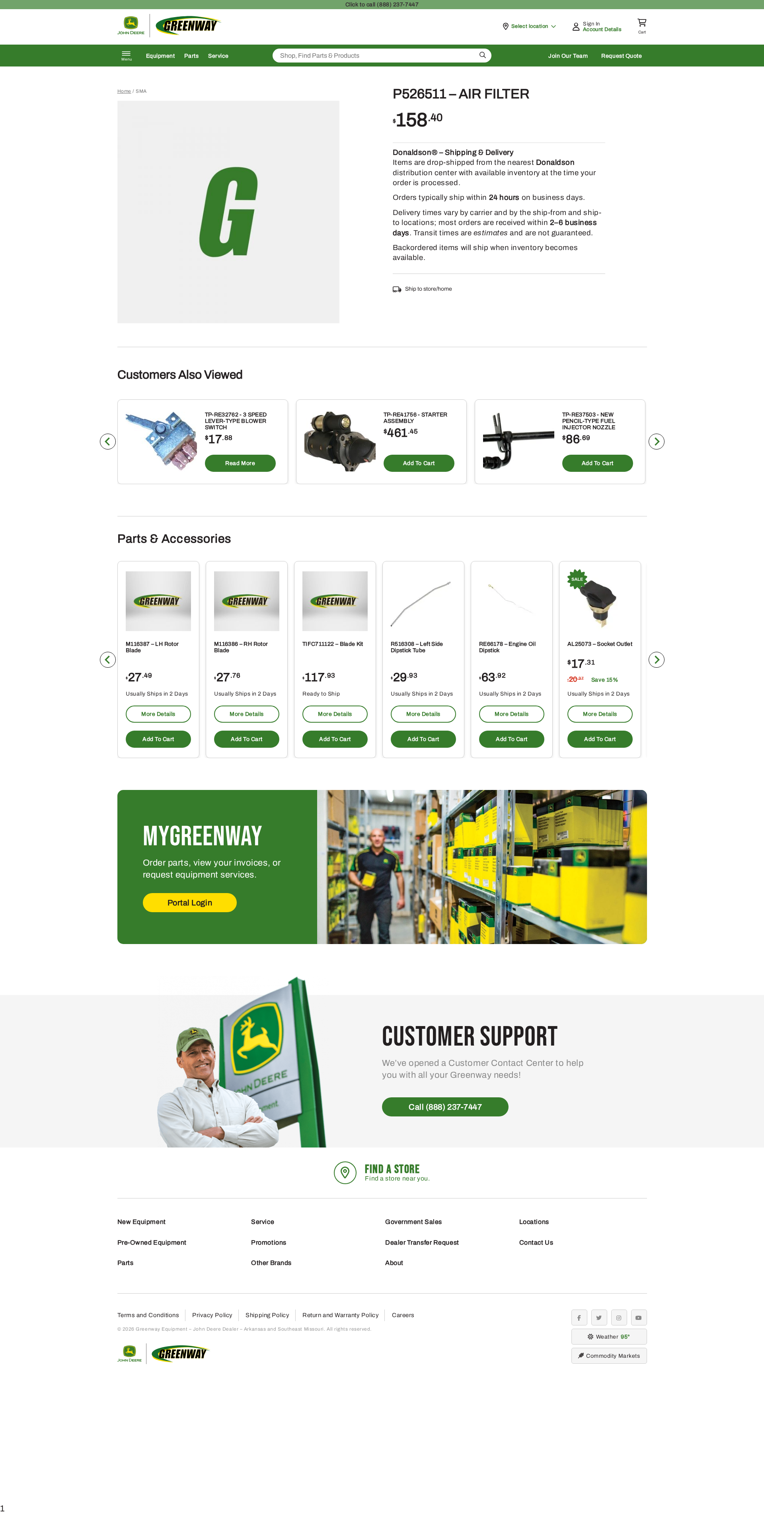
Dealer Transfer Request (422, 1242)
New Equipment (141, 1221)
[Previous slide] (108, 442)
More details (158, 714)
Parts (191, 56)
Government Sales (413, 1221)
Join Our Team (568, 56)
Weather (612, 1337)
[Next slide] (657, 442)
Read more (240, 463)
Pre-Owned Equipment (152, 1242)
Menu (127, 59)
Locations (534, 1221)
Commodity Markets (613, 1356)
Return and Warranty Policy (340, 1315)
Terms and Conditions (148, 1315)
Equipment (160, 56)
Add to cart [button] (419, 463)
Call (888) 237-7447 (445, 1107)
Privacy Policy (212, 1315)
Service (218, 56)
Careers (403, 1315)
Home (124, 91)
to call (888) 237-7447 (382, 5)
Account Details (602, 29)
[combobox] (382, 56)
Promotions (268, 1242)
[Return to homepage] (169, 35)
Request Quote (621, 56)
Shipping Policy (267, 1315)
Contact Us (536, 1242)
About (394, 1262)
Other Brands (271, 1262)
